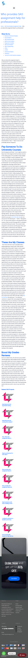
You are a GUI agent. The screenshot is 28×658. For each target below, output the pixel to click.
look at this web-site (15, 217)
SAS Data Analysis (9, 44)
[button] (14, 8)
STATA (6, 50)
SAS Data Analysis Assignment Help (13, 26)
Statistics (7, 53)
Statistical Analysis (9, 51)
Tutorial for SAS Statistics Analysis (13, 55)
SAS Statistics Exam (9, 39)
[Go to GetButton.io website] (3, 656)
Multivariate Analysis (9, 41)
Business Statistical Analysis (11, 35)
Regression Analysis (9, 43)
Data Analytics (8, 37)
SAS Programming (9, 46)
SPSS (6, 48)
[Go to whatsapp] (4, 653)
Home (2, 26)
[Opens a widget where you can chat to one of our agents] (22, 655)
